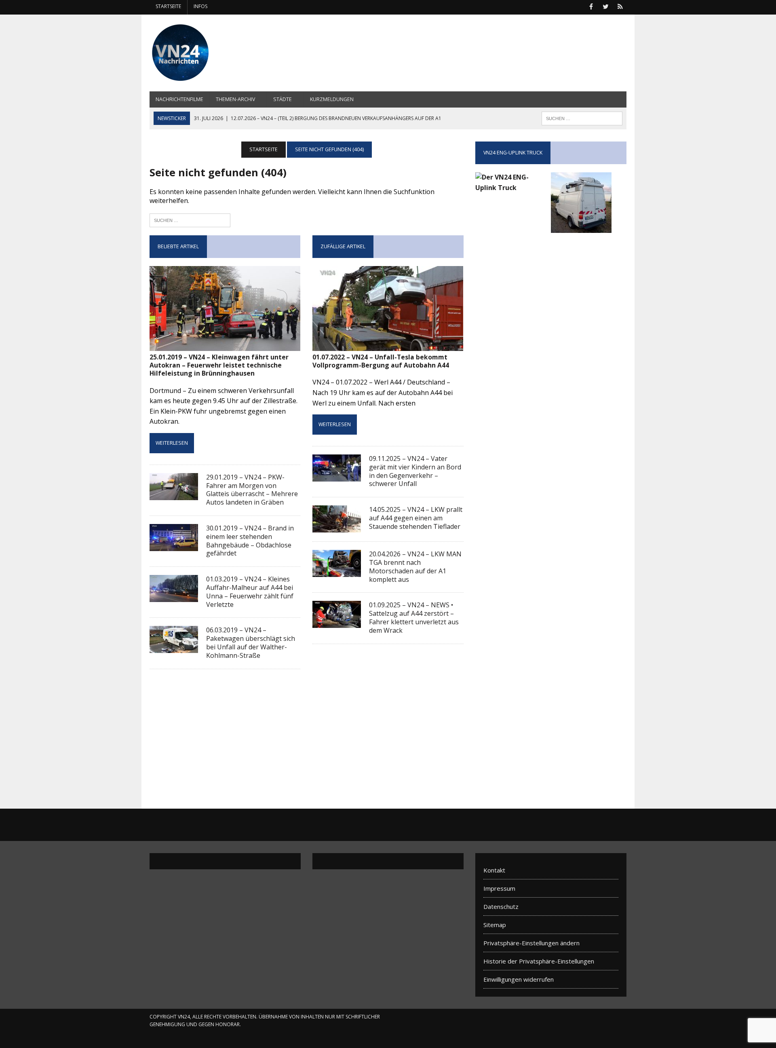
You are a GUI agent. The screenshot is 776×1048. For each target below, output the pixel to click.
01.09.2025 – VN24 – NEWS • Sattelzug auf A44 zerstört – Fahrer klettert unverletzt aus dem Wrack (414, 617)
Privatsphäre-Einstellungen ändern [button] (531, 943)
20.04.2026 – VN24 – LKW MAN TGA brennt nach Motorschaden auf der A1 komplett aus (415, 566)
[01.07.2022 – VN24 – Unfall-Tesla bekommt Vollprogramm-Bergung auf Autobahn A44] (387, 345)
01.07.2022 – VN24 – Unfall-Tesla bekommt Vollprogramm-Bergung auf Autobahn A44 (380, 361)
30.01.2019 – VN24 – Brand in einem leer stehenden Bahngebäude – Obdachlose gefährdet (250, 541)
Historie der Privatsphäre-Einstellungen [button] (538, 961)
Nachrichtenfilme (179, 99)
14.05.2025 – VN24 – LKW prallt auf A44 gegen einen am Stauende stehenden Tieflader (415, 518)
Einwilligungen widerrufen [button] (518, 979)
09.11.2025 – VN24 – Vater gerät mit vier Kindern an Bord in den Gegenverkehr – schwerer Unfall (415, 471)
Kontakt (494, 870)
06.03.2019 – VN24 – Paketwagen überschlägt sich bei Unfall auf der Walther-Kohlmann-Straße (250, 642)
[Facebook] (590, 5)
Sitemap (494, 925)
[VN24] (225, 53)
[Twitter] (605, 5)
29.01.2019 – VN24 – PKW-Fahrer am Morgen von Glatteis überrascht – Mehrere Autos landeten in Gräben (252, 490)
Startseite (168, 6)
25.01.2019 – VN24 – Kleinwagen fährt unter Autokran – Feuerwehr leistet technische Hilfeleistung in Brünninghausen (219, 365)
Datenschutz (501, 906)
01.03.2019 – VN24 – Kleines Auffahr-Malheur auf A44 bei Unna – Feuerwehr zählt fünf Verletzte (249, 592)
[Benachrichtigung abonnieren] (620, 5)
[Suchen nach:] (190, 219)
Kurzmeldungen (332, 99)
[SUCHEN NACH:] (582, 117)
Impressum (499, 888)
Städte (282, 99)
